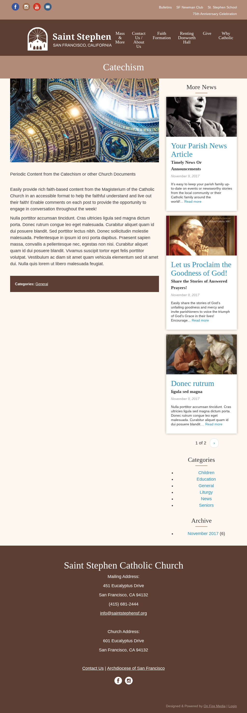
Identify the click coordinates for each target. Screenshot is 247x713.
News (206, 498)
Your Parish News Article (199, 149)
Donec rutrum (192, 383)
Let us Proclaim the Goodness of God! (201, 268)
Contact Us (93, 668)
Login (232, 706)
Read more (192, 201)
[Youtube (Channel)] (37, 7)
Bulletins (165, 7)
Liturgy (206, 492)
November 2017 (203, 533)
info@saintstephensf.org (123, 613)
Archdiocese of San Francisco (136, 668)
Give (207, 33)
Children (206, 472)
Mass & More (120, 37)
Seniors (206, 505)
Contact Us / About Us (138, 40)
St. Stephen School (222, 7)
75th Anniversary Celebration (215, 14)
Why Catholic (226, 35)
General (41, 284)
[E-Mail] (48, 7)
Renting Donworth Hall (187, 37)
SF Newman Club (189, 7)
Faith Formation (162, 35)
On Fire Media (215, 706)
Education (206, 479)
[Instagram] (26, 7)
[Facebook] (15, 7)
